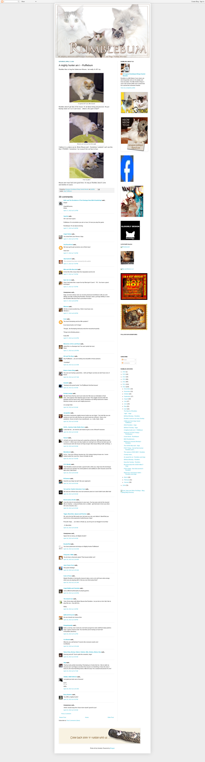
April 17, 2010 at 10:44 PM (71, 338)
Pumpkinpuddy (68, 625)
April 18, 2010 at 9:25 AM (71, 508)
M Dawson (67, 478)
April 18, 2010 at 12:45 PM (71, 593)
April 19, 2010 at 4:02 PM (71, 699)
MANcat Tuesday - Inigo (131, 427)
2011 (124, 384)
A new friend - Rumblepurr (131, 436)
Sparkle (66, 216)
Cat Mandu (67, 639)
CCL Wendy (67, 464)
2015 (124, 374)
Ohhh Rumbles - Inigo (130, 425)
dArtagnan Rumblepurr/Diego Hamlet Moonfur (134, 75)
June (125, 404)
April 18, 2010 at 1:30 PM (71, 609)
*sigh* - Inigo (127, 413)
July (125, 401)
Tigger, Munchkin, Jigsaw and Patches (75, 514)
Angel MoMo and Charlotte (72, 588)
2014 (124, 377)
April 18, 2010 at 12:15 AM (71, 365)
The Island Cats (68, 599)
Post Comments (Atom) (73, 720)
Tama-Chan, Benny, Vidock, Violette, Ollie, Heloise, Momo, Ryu (82, 652)
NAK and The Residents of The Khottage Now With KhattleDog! (83, 200)
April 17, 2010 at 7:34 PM (71, 253)
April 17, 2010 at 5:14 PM (71, 210)
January (126, 482)
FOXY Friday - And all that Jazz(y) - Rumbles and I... (134, 448)
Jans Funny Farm (69, 565)
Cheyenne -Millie (69, 554)
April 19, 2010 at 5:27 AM (71, 671)
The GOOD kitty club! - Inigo (132, 445)
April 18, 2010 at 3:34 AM (71, 421)
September (127, 396)
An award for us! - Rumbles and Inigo (134, 457)
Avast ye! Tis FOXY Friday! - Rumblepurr (132, 433)
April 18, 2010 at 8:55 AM (71, 483)
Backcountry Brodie (70, 500)
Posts (125, 360)
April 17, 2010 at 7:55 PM (71, 274)
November (127, 391)
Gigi (65, 662)
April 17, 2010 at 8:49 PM (71, 313)
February (127, 480)
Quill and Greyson (69, 615)
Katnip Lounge (68, 393)
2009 (124, 485)
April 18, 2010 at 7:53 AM (71, 458)
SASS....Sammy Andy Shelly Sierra (74, 427)
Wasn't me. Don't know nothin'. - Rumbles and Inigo (133, 473)
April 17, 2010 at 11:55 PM (71, 350)
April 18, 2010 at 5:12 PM (71, 634)
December (127, 389)
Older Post (111, 717)
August (126, 399)
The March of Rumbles (130, 411)
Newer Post (62, 717)
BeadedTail (67, 544)
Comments (126, 363)
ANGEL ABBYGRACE (70, 677)
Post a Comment (66, 713)
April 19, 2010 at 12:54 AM (71, 646)
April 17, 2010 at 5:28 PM (71, 228)
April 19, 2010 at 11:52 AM (71, 689)
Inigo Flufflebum (68, 191)
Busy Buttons (68, 694)
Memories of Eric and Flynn (72, 344)
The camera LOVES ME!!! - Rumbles (134, 452)
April (125, 409)
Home (87, 717)
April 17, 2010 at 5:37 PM (71, 239)
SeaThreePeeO (68, 244)
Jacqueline (67, 413)
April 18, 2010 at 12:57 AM (71, 377)
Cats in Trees (68, 576)
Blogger (112, 748)
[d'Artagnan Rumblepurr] (127, 181)
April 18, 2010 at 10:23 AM (71, 549)
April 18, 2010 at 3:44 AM (71, 432)
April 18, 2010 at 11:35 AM (71, 570)
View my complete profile (128, 88)
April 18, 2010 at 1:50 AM (71, 387)
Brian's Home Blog (69, 370)
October (126, 394)
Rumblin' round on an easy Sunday (134, 418)
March (126, 477)
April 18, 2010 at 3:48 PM (71, 619)
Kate (65, 319)
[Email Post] (98, 189)
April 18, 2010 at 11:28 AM (71, 559)
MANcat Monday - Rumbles (132, 416)
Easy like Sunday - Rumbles (132, 462)
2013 (124, 379)
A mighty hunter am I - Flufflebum (133, 430)
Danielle (66, 383)
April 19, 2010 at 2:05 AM (71, 657)
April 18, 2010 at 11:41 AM (71, 582)
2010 (124, 387)
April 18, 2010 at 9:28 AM (71, 527)
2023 (124, 372)
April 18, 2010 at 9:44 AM (71, 538)
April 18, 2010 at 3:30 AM (71, 407)
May (125, 406)
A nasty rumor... (128, 454)
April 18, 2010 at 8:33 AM (71, 473)
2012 (124, 381)
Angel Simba (67, 234)
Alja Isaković (67, 259)
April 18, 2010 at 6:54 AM (71, 446)
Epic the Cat (67, 280)
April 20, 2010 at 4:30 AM (71, 710)
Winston (66, 306)
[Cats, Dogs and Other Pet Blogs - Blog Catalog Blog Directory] (133, 492)
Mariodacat (67, 452)
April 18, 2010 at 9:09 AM (71, 494)
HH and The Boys (69, 356)
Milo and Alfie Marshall (70, 269)
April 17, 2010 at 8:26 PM (71, 301)
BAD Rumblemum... (129, 439)
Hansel (66, 438)
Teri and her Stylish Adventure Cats (74, 489)
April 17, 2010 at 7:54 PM (71, 263)
